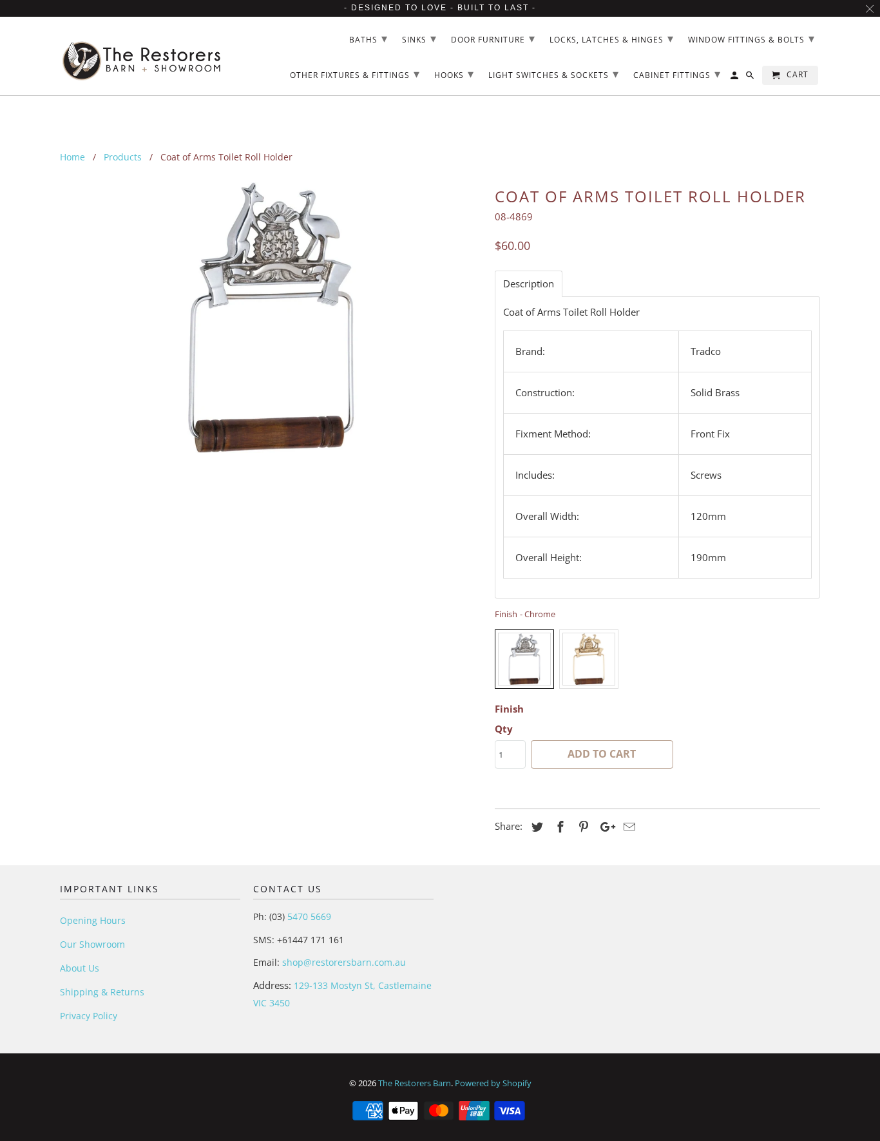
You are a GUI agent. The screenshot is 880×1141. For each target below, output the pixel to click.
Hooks (454, 73)
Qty (504, 728)
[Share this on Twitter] (535, 826)
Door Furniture (493, 38)
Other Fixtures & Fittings (355, 73)
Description (528, 284)
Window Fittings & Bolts (751, 38)
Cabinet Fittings (677, 73)
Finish (509, 708)
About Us (79, 968)
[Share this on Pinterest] (581, 826)
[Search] (751, 78)
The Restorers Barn (414, 1083)
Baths (368, 38)
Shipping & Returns (102, 992)
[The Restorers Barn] (142, 56)
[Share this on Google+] (604, 826)
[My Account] (735, 78)
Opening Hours (93, 920)
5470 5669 (308, 916)
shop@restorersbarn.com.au (344, 962)
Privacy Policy (88, 1016)
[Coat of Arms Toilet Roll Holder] (271, 317)
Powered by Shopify (493, 1083)
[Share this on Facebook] (558, 826)
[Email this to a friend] (627, 826)
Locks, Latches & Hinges (612, 38)
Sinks (419, 38)
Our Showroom (92, 944)
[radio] (524, 659)
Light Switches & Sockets (553, 73)
